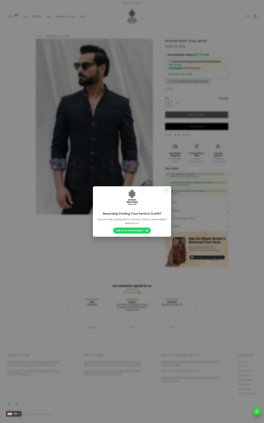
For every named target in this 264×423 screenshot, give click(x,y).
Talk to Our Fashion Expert (129, 230)
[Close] (167, 190)
